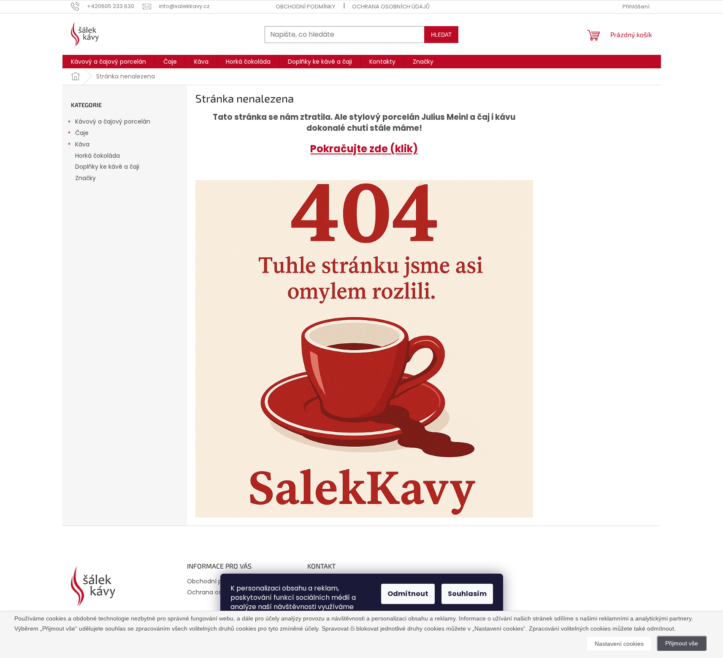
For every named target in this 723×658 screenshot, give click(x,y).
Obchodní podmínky (305, 7)
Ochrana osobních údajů (391, 7)
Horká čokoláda (97, 155)
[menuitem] (108, 61)
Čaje (82, 133)
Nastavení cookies (619, 643)
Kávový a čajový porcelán (112, 121)
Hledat (441, 34)
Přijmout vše (681, 643)
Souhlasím (467, 594)
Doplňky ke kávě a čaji (107, 166)
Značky (85, 178)
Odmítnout (407, 594)
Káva (82, 144)
